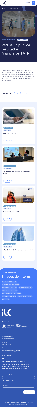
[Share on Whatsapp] (20, 93)
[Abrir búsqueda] (24, 3)
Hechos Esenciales (9, 296)
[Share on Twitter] (17, 93)
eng (30, 3)
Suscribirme (28, 392)
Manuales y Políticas (9, 290)
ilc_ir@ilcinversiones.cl (8, 338)
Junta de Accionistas (9, 287)
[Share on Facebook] (14, 93)
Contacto (5, 299)
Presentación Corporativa (11, 293)
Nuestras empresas (9, 281)
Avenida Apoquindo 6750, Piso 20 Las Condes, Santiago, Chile (11, 351)
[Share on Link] (26, 93)
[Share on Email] (23, 93)
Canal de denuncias (25, 296)
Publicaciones (14, 8)
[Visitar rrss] (3, 358)
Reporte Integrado (25, 287)
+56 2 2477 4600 (6, 344)
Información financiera (10, 284)
